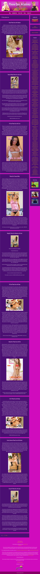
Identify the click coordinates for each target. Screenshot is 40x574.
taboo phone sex (35, 163)
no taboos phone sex (35, 116)
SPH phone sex (35, 153)
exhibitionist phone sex (35, 81)
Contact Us (29, 13)
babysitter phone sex (35, 48)
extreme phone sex (35, 83)
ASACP (19, 541)
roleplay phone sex (35, 145)
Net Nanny (20, 545)
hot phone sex (35, 103)
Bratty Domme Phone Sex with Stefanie (14, 440)
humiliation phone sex (35, 104)
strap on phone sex (35, 157)
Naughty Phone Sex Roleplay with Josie (14, 233)
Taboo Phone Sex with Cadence (15, 22)
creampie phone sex (35, 72)
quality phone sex (35, 143)
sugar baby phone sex (35, 159)
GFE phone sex (35, 95)
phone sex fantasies (35, 130)
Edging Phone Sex (35, 79)
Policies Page (18, 550)
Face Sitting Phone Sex (35, 86)
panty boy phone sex (35, 120)
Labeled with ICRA (19, 542)
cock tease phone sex (35, 66)
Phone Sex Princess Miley (15, 176)
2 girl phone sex (35, 41)
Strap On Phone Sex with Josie (14, 488)
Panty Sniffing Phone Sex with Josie (14, 74)
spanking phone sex (35, 152)
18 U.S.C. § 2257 (30, 555)
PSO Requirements (20, 562)
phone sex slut (35, 137)
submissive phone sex (35, 158)
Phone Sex (35, 127)
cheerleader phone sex (35, 64)
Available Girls (14, 13)
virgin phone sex (35, 172)
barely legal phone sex (35, 51)
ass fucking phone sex (35, 45)
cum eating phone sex (35, 74)
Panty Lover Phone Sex (35, 123)
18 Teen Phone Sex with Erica (14, 123)
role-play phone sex (35, 144)
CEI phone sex (35, 61)
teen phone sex (35, 169)
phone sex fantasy (35, 131)
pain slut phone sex (35, 119)
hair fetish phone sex (35, 102)
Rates (25, 13)
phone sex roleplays (35, 136)
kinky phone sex (35, 110)
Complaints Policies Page (24, 550)
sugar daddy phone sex (35, 160)
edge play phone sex (35, 78)
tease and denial (35, 166)
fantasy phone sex (35, 87)
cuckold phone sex (35, 73)
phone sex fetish (35, 132)
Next (7, 535)
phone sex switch (35, 138)
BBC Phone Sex (35, 52)
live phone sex (35, 111)
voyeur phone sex (35, 173)
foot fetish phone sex (35, 94)
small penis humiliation (35, 149)
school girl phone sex (35, 146)
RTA (21, 541)
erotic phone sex (35, 80)
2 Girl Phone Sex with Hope (14, 399)
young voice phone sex (35, 174)
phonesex (35, 140)
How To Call (20, 13)
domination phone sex (35, 77)
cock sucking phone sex (35, 65)
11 (4, 535)
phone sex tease (35, 139)
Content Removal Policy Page (34, 550)
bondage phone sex (35, 57)
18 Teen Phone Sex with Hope (14, 284)
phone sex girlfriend (35, 133)
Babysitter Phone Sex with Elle (15, 342)
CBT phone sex (35, 60)
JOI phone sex (35, 109)
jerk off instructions (35, 108)
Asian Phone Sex (35, 44)
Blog (10, 13)
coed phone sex (35, 71)
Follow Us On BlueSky (35, 32)
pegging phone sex (35, 126)
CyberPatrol (25, 544)
